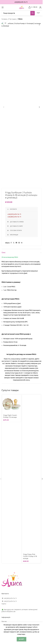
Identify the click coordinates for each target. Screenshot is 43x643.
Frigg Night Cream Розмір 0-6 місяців (10, 416)
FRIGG (20, 19)
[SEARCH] (32, 13)
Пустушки (12, 19)
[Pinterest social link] (19, 242)
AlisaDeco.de (11, 611)
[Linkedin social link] (21, 242)
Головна (4, 19)
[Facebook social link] (11, 242)
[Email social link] (16, 242)
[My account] (40, 7)
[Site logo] (21, 7)
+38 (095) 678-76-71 (14, 217)
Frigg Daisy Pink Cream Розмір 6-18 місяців (30, 556)
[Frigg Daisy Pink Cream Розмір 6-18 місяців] (31, 474)
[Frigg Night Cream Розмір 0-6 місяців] (11, 404)
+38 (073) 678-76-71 (14, 214)
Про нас (4, 621)
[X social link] (13, 242)
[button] (4, 25)
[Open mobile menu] (3, 7)
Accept (21, 639)
